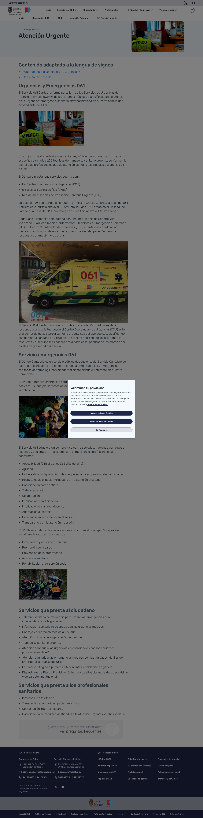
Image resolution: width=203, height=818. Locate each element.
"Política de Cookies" (97, 404)
